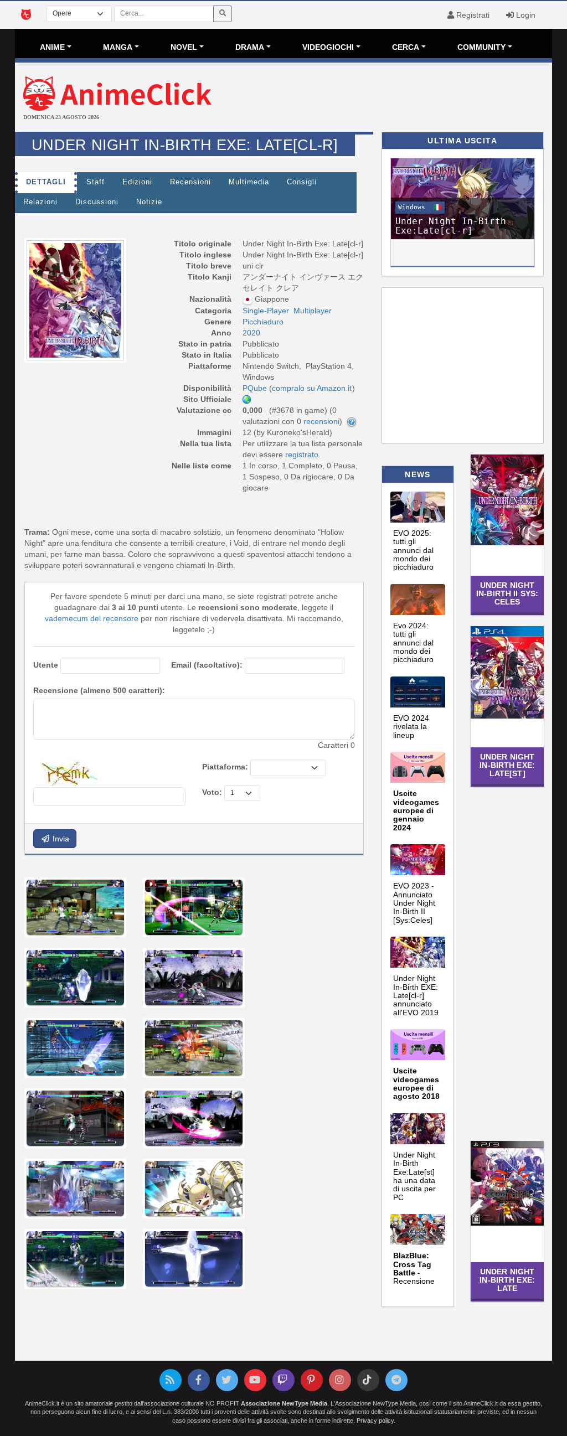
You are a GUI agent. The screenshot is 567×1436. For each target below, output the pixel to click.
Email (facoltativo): (207, 664)
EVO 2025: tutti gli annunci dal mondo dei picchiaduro (413, 550)
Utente (45, 664)
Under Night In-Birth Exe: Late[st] (507, 765)
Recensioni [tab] (190, 182)
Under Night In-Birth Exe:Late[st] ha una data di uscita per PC (414, 1176)
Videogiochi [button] (328, 47)
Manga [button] (117, 47)
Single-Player (266, 310)
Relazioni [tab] (40, 202)
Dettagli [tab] (46, 182)
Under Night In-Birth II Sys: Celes (507, 594)
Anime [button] (52, 47)
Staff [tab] (95, 182)
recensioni (321, 421)
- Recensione (414, 1268)
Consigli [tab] (302, 182)
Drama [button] (249, 47)
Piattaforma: (225, 766)
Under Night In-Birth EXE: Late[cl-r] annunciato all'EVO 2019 (416, 995)
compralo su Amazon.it (312, 388)
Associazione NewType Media (284, 1403)
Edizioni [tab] (137, 182)
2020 (251, 332)
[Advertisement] (373, 98)
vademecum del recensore (91, 618)
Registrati (471, 15)
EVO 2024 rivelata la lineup (411, 727)
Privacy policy (375, 1420)
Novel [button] (184, 47)
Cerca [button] (405, 47)
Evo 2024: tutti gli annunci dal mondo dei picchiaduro (413, 642)
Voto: (212, 792)
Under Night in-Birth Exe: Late (507, 1280)
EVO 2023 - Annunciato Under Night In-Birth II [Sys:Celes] (414, 902)
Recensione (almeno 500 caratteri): (99, 690)
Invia (59, 838)
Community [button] (481, 47)
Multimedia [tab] (249, 182)
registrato (301, 454)
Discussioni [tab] (96, 202)
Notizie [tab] (149, 202)
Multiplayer (312, 310)
